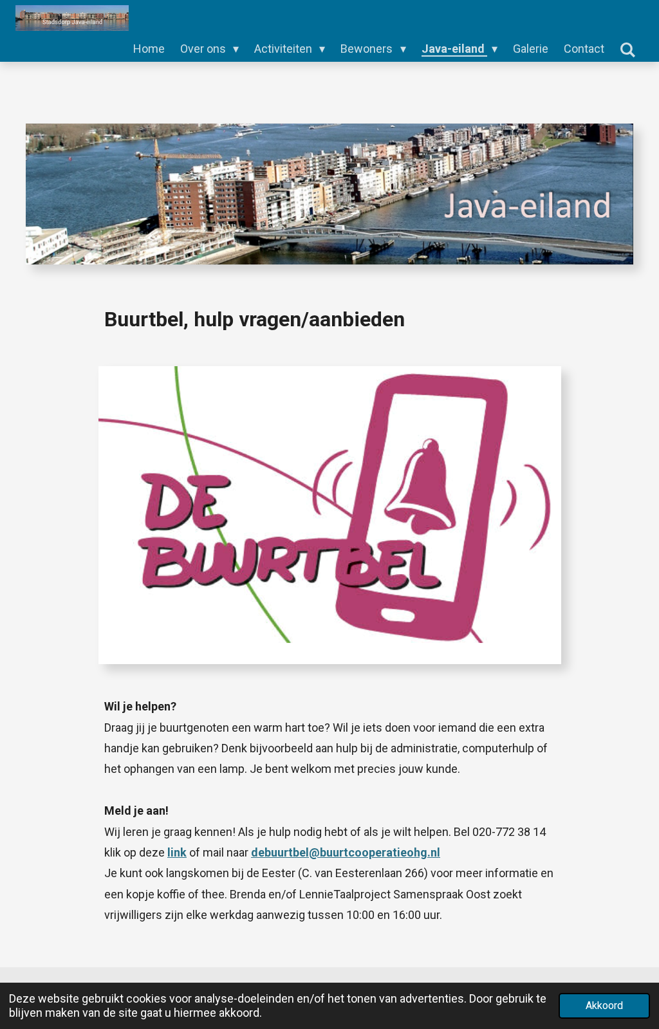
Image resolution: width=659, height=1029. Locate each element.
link (177, 852)
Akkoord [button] (604, 1005)
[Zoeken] (628, 50)
